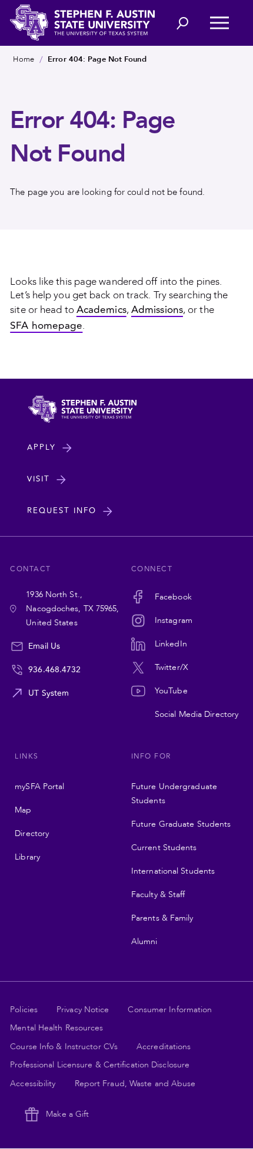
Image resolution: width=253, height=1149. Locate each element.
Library (27, 856)
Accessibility (32, 1083)
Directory (32, 833)
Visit (38, 479)
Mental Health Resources (56, 1027)
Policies (24, 1009)
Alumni (144, 941)
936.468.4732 (54, 669)
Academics (101, 310)
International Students (173, 871)
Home (23, 59)
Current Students (164, 847)
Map (23, 810)
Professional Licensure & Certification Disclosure (99, 1064)
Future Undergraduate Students (174, 793)
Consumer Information (170, 1009)
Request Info (61, 511)
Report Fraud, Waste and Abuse (135, 1083)
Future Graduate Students (181, 824)
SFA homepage (46, 325)
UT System (48, 693)
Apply (41, 447)
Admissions (157, 310)
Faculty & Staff (158, 894)
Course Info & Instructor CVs (64, 1046)
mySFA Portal (39, 786)
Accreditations (164, 1046)
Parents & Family (162, 918)
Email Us (44, 646)
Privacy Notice (82, 1009)
